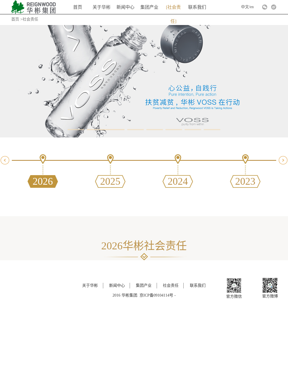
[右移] (283, 160)
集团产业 (149, 7)
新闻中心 (125, 7)
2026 (43, 181)
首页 (77, 7)
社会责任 (174, 9)
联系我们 (197, 7)
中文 (245, 7)
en (252, 7)
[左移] (5, 160)
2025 (110, 181)
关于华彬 (102, 7)
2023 (245, 181)
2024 (178, 181)
